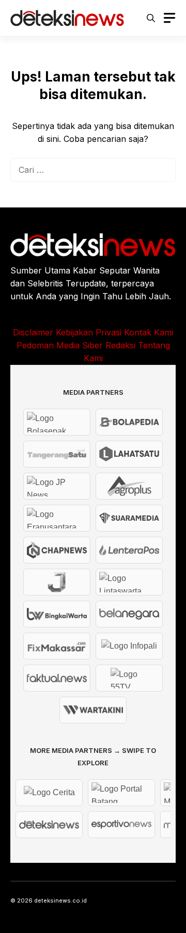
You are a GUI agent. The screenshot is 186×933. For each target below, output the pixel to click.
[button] (151, 18)
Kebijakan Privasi (88, 332)
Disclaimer (33, 332)
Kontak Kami (148, 332)
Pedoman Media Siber (60, 345)
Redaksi (120, 345)
